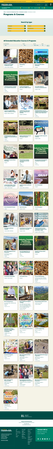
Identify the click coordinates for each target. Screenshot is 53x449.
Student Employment (23, 434)
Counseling (29, 432)
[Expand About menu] (44, 7)
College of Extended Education (6, 8)
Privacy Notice (18, 432)
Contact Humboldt (41, 433)
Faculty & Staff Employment (23, 431)
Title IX (17, 435)
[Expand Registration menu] (39, 7)
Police (29, 435)
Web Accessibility (18, 431)
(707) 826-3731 (26, 423)
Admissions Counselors (42, 431)
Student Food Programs (30, 437)
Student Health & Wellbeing (30, 439)
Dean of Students (29, 431)
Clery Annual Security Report (30, 442)
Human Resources (23, 436)
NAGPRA (17, 436)
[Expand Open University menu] (28, 7)
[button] (39, 5)
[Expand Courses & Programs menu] (20, 7)
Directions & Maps (4, 440)
